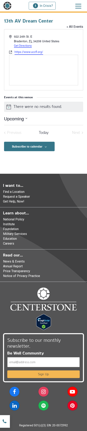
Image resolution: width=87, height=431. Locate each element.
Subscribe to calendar (27, 146)
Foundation (11, 229)
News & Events (14, 261)
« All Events (75, 27)
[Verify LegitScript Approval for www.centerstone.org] (43, 322)
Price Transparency (16, 271)
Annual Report (13, 266)
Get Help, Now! (13, 201)
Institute (9, 224)
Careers (8, 243)
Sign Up (43, 374)
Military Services (15, 234)
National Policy (13, 219)
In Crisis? (46, 6)
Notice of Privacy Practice (21, 276)
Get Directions (23, 45)
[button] (14, 392)
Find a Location (13, 192)
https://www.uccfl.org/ (29, 52)
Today (44, 132)
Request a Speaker (16, 196)
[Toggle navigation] (78, 6)
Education (10, 239)
